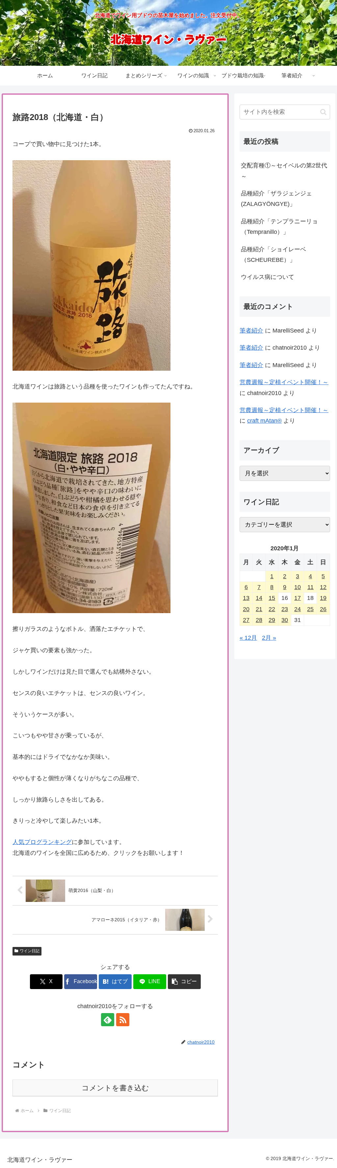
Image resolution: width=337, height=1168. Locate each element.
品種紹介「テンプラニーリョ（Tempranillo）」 (279, 226)
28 (259, 620)
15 (272, 598)
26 (323, 609)
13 (246, 598)
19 (323, 598)
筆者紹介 (251, 330)
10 (297, 587)
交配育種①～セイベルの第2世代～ (284, 170)
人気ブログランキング (42, 842)
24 (297, 609)
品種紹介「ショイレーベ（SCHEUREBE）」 (273, 254)
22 (272, 609)
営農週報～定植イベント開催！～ (284, 382)
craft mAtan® (264, 420)
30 (284, 620)
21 (259, 609)
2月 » (269, 637)
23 (284, 609)
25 (310, 609)
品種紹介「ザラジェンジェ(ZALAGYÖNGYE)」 (276, 198)
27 (246, 620)
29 (272, 620)
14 (259, 598)
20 (246, 609)
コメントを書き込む (115, 1088)
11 (310, 587)
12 (323, 587)
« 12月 (248, 637)
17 (297, 598)
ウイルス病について (267, 277)
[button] (184, 981)
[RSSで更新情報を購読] (122, 1019)
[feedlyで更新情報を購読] (107, 1019)
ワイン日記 (29, 951)
